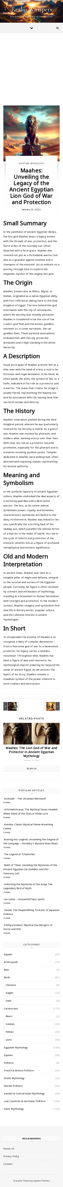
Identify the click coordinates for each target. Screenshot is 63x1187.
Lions (9, 1039)
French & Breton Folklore (19, 1070)
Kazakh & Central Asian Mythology (24, 1093)
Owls (8, 1000)
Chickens (11, 985)
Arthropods (11, 962)
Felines (10, 1031)
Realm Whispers (31, 9)
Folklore (9, 1062)
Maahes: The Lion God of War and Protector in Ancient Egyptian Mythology (31, 752)
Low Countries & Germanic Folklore (24, 1101)
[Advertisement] (31, 72)
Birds (7, 977)
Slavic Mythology (14, 1108)
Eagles (9, 992)
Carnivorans (11, 1008)
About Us (8, 1148)
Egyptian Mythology (31, 163)
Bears (9, 1016)
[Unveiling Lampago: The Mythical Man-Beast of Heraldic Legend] (10, 706)
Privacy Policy (11, 1156)
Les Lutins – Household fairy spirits (24, 899)
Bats (6, 969)
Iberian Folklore (13, 1085)
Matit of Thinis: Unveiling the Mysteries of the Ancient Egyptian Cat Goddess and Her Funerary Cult (30, 869)
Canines (10, 1024)
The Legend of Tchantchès (19, 854)
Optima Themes (41, 1180)
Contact (7, 1164)
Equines (8, 1055)
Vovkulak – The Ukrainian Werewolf (25, 798)
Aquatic (8, 954)
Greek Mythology (14, 1078)
